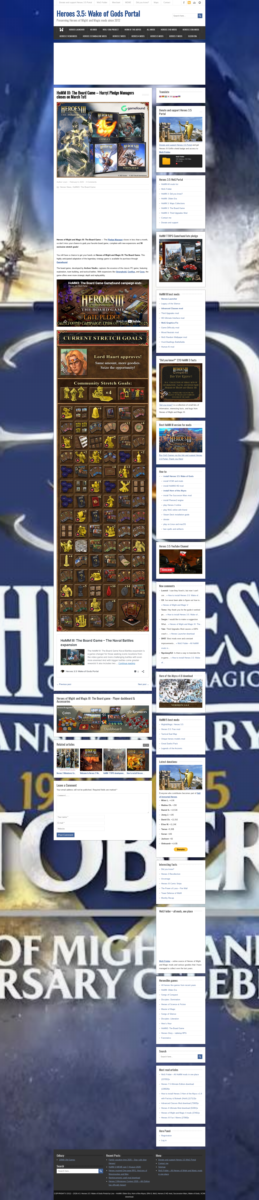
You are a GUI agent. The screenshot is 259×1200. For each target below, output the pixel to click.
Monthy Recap (167, 898)
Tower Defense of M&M (171, 893)
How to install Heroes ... (136, 773)
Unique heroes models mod (173, 739)
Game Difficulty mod (170, 328)
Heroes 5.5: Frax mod (170, 729)
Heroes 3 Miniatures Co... (66, 773)
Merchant (116, 2)
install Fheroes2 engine (173, 500)
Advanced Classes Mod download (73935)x (180, 1103)
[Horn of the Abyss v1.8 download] (180, 707)
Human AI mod (167, 347)
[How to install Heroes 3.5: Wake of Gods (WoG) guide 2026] (138, 760)
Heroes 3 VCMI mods (68, 36)
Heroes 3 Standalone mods (95, 36)
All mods (151, 29)
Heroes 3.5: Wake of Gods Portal (98, 13)
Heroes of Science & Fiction (173, 1004)
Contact (167, 2)
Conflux (131, 272)
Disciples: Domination (170, 999)
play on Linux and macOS (174, 524)
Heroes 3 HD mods (169, 29)
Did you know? (142, 2)
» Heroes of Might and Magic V (174, 605)
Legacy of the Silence (170, 304)
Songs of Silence (168, 1014)
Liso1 (65, 182)
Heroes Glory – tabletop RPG (174, 1033)
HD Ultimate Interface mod (172, 318)
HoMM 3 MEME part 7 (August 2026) (125, 1167)
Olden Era (192, 36)
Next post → (143, 684)
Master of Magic (168, 1009)
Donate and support (169, 222)
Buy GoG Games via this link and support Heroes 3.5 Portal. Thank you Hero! (180, 457)
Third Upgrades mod (170, 313)
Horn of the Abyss (133, 29)
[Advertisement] (129, 64)
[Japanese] (168, 96)
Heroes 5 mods (156, 36)
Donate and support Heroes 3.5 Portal (75, 2)
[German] (163, 96)
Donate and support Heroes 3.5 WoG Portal (177, 1160)
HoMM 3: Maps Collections (173, 203)
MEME (128, 2)
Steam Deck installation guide (176, 515)
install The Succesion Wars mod (177, 495)
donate (166, 519)
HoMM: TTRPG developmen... (114, 773)
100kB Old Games (67, 1160)
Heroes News (65, 187)
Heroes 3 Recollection (170, 874)
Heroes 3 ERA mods (191, 29)
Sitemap (161, 1167)
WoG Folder (102, 2)
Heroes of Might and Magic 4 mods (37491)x (180, 1113)
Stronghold (121, 272)
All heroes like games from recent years (178, 985)
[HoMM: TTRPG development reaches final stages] (115, 760)
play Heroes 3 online (172, 505)
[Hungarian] (166, 96)
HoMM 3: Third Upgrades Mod (174, 213)
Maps (156, 2)
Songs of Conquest (169, 995)
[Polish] (174, 96)
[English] (160, 96)
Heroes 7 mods (175, 36)
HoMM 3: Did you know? (172, 194)
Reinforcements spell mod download (124, 1178)
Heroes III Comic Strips (171, 883)
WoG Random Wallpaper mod (174, 337)
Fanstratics (166, 1038)
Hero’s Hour (166, 1023)
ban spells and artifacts (173, 529)
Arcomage (165, 879)
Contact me (166, 218)
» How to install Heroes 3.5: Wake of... (183, 595)
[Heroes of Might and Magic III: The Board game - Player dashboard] (103, 732)
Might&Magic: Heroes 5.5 (172, 724)
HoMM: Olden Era (169, 199)
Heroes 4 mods (137, 36)
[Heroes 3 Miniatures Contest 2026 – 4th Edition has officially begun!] (68, 760)
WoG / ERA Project (111, 29)
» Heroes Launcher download (182, 634)
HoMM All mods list (169, 184)
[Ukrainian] (179, 96)
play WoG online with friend (175, 510)
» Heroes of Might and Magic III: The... (185, 624)
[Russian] (176, 96)
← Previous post (64, 684)
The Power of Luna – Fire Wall (174, 888)
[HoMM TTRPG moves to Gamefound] (180, 281)
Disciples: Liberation (170, 1019)
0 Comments (91, 182)
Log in (164, 1140)
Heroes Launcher (76, 29)
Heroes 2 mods (119, 36)
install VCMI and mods (173, 481)
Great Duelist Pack (169, 744)
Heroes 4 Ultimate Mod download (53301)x (179, 1108)
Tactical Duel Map (169, 734)
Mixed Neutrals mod (170, 332)
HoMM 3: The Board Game (173, 208)
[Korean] (171, 96)
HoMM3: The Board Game (84, 187)
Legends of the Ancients (171, 748)
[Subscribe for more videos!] (180, 573)
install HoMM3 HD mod (173, 486)
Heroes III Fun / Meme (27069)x (175, 1118)
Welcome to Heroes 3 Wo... (90, 773)
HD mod (93, 29)
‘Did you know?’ (166, 405)
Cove (142, 272)
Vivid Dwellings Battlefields (173, 342)
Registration (166, 1136)
